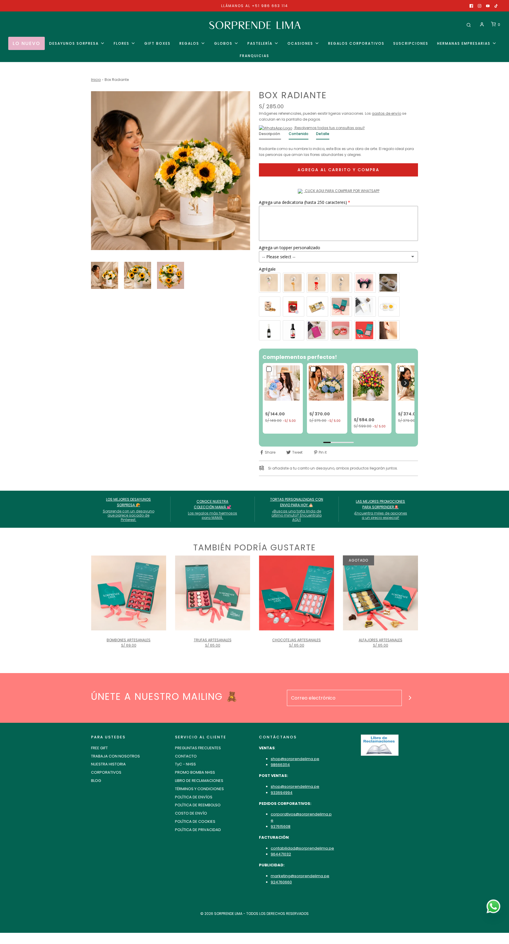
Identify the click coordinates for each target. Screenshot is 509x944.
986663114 (280, 764)
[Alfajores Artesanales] (380, 592)
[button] (104, 275)
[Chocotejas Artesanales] (296, 592)
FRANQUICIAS (254, 55)
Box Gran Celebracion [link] (366, 408)
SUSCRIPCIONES (410, 43)
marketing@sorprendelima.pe (300, 876)
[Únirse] (410, 698)
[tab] (270, 135)
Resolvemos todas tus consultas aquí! (329, 127)
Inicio (96, 79)
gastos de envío (386, 113)
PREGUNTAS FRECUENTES (198, 748)
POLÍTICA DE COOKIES (195, 821)
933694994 (281, 792)
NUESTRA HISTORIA (108, 764)
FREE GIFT (99, 748)
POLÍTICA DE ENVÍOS (193, 797)
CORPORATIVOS (106, 772)
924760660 (281, 882)
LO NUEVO (26, 43)
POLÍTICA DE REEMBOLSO (198, 805)
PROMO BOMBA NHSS (195, 772)
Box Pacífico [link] (321, 406)
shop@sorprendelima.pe (295, 759)
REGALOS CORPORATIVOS (356, 43)
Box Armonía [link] (411, 406)
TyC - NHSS (185, 764)
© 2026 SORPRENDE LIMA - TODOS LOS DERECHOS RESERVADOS (254, 913)
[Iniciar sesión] (481, 24)
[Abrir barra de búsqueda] (468, 24)
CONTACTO (186, 756)
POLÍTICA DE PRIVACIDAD (198, 830)
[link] (282, 383)
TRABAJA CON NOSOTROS (115, 756)
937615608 (280, 826)
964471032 (281, 854)
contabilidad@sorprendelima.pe (302, 848)
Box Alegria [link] (276, 406)
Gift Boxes (157, 43)
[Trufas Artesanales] (212, 592)
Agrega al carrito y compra (338, 170)
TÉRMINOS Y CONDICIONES (199, 789)
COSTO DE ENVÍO (191, 813)
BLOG (96, 780)
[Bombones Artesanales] (128, 592)
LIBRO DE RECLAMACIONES (199, 780)
